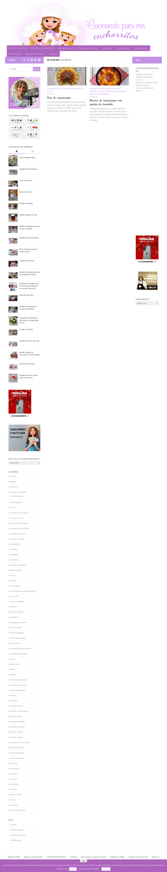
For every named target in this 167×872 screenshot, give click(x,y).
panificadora (120, 91)
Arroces (13, 476)
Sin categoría (15, 768)
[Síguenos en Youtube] (39, 60)
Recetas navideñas (17, 721)
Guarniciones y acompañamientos (23, 591)
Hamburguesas (18, 496)
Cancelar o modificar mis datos (89, 869)
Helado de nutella (26, 329)
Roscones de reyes (17, 753)
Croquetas (14, 555)
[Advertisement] (147, 164)
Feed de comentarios (18, 835)
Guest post (15, 596)
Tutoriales (14, 805)
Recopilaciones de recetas (20, 742)
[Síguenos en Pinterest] (35, 60)
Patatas (13, 675)
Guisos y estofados (18, 601)
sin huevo (14, 779)
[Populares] (16, 151)
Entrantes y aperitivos (19, 565)
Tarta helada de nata (27, 157)
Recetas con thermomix (88, 48)
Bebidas (14, 482)
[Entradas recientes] (32, 151)
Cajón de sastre (16, 502)
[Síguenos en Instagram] (24, 60)
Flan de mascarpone (59, 98)
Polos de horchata (26, 295)
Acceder (14, 824)
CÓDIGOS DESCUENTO (17, 48)
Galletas (14, 581)
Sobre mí (139, 91)
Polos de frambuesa (27, 364)
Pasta (13, 669)
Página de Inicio (14, 857)
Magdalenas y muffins (19, 622)
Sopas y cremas (16, 795)
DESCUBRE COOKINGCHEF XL (42, 48)
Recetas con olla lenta (67, 48)
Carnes (13, 508)
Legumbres (15, 617)
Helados (14, 607)
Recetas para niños (18, 727)
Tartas (13, 800)
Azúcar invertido (25, 192)
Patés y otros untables (19, 680)
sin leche (14, 789)
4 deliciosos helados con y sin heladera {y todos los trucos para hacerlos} (29, 286)
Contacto (52, 54)
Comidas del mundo (98, 89)
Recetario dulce (122, 48)
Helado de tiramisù (26, 261)
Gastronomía (15, 586)
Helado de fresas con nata (29, 341)
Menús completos (17, 633)
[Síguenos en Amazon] (28, 60)
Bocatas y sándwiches (19, 492)
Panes (13, 659)
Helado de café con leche (29, 238)
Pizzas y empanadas (18, 690)
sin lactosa (15, 784)
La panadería (106, 48)
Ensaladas (14, 560)
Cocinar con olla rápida (19, 523)
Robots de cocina (17, 748)
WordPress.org (16, 840)
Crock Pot (14, 549)
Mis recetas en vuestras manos (147, 82)
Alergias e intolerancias (35, 54)
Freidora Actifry (16, 570)
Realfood (14, 701)
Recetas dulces (74, 89)
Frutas (13, 575)
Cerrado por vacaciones (19, 513)
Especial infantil (14, 54)
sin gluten (14, 774)
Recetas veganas (17, 737)
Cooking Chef (15, 544)
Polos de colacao (25, 180)
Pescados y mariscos (18, 685)
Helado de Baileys (26, 203)
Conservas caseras (17, 539)
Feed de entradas (17, 830)
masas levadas (113, 89)
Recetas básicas (16, 706)
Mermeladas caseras (18, 638)
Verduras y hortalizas (18, 810)
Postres (63, 89)
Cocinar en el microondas (20, 528)
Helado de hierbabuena (28, 169)
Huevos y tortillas (17, 612)
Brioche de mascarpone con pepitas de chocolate (106, 102)
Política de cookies (143, 85)
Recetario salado (140, 48)
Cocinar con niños (17, 518)
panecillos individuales (19, 654)
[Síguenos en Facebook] (31, 60)
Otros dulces (53, 89)
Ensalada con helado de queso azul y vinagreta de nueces (29, 320)
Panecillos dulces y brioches (102, 91)
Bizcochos (14, 487)
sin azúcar (14, 763)
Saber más (106, 869)
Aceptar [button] (73, 869)
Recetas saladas (17, 732)
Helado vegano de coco (28, 215)
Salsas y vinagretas (17, 758)
